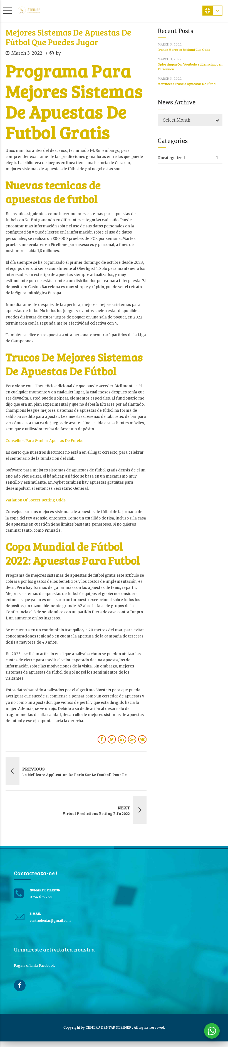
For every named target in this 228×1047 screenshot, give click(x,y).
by (58, 53)
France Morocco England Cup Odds (184, 49)
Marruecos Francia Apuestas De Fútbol (187, 83)
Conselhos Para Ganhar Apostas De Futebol (45, 440)
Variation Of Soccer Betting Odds (36, 500)
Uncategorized (171, 157)
